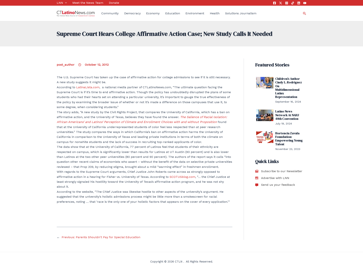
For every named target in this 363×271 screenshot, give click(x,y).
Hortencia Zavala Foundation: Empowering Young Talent (289, 138)
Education (172, 13)
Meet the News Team (87, 3)
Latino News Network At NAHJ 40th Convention (287, 115)
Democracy (132, 13)
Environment (194, 13)
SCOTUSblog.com (182, 177)
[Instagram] (286, 3)
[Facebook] (274, 3)
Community (110, 13)
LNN (60, 3)
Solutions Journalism (240, 13)
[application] (65, 3)
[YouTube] (304, 3)
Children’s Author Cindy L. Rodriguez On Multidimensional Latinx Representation (288, 88)
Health (215, 13)
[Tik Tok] (292, 3)
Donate (114, 3)
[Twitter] (280, 3)
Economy (153, 13)
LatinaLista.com (87, 87)
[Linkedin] (298, 3)
